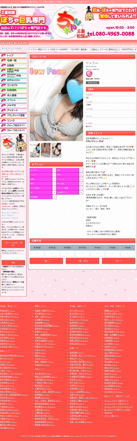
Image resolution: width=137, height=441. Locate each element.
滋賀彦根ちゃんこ (77, 352)
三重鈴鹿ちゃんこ (42, 412)
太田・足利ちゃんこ (43, 316)
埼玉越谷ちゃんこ (7, 427)
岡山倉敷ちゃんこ (111, 361)
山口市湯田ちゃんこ (112, 385)
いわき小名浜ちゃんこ (9, 325)
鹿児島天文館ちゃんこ (113, 313)
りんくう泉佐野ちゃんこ (80, 391)
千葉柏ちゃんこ (41, 337)
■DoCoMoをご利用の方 (10, 213)
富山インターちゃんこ (79, 319)
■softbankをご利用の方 (10, 218)
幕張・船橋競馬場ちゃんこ (46, 334)
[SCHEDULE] (13, 65)
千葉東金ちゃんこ (7, 406)
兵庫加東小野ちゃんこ (79, 409)
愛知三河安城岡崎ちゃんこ (46, 376)
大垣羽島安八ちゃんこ (44, 379)
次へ (118, 260)
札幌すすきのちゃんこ (9, 334)
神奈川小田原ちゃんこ (9, 415)
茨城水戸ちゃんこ (7, 364)
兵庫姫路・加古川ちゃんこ (81, 373)
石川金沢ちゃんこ (77, 316)
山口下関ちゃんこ (111, 352)
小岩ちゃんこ (40, 349)
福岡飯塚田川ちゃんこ (113, 349)
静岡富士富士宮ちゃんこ (45, 424)
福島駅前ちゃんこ (7, 343)
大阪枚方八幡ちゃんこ (79, 400)
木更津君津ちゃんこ (8, 400)
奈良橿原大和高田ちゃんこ (81, 361)
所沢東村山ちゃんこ (43, 313)
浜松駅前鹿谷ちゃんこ (44, 421)
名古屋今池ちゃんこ (43, 373)
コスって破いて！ (111, 415)
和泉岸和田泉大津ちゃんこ (81, 367)
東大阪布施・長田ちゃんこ (81, 370)
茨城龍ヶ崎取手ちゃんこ (45, 310)
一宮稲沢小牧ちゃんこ (44, 382)
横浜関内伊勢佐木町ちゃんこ (12, 355)
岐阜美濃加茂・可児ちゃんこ (47, 418)
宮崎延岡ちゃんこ (111, 389)
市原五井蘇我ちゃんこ (44, 340)
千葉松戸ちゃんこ (7, 418)
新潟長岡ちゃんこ (77, 322)
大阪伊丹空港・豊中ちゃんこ (82, 364)
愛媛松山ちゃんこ (111, 310)
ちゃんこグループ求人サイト (116, 403)
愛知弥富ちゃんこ (42, 385)
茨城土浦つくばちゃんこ (10, 412)
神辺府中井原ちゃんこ (113, 382)
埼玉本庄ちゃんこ (7, 397)
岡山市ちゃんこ (110, 373)
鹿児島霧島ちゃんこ (112, 322)
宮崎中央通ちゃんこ (112, 370)
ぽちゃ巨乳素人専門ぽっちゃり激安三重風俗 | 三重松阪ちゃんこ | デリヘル (56, 436)
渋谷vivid (108, 412)
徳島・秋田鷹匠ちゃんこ (114, 334)
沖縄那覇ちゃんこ (111, 340)
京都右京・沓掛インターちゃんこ (84, 397)
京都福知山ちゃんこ (78, 418)
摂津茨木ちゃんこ (77, 403)
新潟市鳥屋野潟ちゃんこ (80, 334)
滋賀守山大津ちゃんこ (79, 406)
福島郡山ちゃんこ (7, 340)
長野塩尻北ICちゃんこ (79, 337)
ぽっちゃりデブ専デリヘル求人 (117, 409)
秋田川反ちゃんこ (7, 319)
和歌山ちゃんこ (76, 358)
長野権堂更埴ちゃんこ (79, 331)
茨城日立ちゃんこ (42, 364)
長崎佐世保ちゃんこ (112, 316)
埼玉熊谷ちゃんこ (7, 382)
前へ (46, 260)
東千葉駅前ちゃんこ (8, 367)
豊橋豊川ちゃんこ (42, 397)
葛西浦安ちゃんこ (42, 328)
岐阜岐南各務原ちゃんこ (45, 403)
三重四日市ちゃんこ (43, 388)
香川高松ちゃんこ (111, 325)
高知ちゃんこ (110, 358)
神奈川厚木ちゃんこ (8, 391)
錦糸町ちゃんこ (6, 403)
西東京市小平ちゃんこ (44, 346)
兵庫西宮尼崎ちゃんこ (79, 415)
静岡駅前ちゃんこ (42, 394)
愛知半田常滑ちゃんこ (44, 415)
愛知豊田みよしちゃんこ (45, 406)
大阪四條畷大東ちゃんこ (80, 412)
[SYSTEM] (13, 70)
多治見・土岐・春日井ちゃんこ (48, 391)
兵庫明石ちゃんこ (77, 385)
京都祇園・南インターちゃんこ (83, 355)
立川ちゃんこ (5, 361)
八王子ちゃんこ (41, 358)
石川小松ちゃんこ (77, 310)
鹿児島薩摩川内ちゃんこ (114, 331)
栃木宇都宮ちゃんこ (8, 379)
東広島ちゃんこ (110, 364)
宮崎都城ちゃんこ (111, 337)
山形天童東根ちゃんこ (9, 313)
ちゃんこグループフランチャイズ (118, 406)
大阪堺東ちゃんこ (77, 388)
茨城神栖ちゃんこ (42, 322)
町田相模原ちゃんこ (8, 388)
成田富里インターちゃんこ (11, 373)
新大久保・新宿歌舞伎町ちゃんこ (14, 394)
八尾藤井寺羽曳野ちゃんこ (81, 376)
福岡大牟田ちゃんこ (112, 376)
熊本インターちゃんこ (113, 319)
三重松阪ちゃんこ (42, 409)
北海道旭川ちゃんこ (8, 328)
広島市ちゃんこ (110, 346)
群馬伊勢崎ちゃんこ (8, 421)
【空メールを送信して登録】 (13, 244)
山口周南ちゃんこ (111, 343)
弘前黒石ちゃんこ (7, 322)
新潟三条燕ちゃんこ (78, 343)
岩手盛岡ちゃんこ (7, 337)
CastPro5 (112, 436)
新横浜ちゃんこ (41, 331)
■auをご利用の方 (8, 215)
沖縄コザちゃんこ (111, 379)
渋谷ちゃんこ (40, 352)
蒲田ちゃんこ (40, 355)
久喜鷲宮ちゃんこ (42, 319)
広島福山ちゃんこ (111, 328)
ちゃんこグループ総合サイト (116, 400)
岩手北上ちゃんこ (7, 331)
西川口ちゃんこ (6, 358)
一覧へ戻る (82, 260)
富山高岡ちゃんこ (77, 313)
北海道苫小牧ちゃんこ (9, 346)
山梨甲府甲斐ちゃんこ (79, 328)
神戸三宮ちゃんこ (77, 382)
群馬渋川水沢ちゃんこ (9, 409)
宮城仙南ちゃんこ (7, 310)
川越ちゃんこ (5, 370)
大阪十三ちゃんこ (77, 394)
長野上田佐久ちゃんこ (79, 340)
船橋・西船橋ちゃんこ (44, 361)
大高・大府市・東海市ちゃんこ (48, 400)
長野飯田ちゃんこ (77, 325)
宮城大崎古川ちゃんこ (9, 316)
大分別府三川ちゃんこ (113, 391)
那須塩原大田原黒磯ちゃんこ (47, 325)
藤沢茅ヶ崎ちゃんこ (8, 424)
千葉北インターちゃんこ (45, 343)
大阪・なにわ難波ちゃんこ (81, 421)
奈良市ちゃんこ (76, 379)
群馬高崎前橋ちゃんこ (9, 376)
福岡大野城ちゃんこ (112, 355)
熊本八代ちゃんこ (111, 367)
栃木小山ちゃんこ (7, 385)
